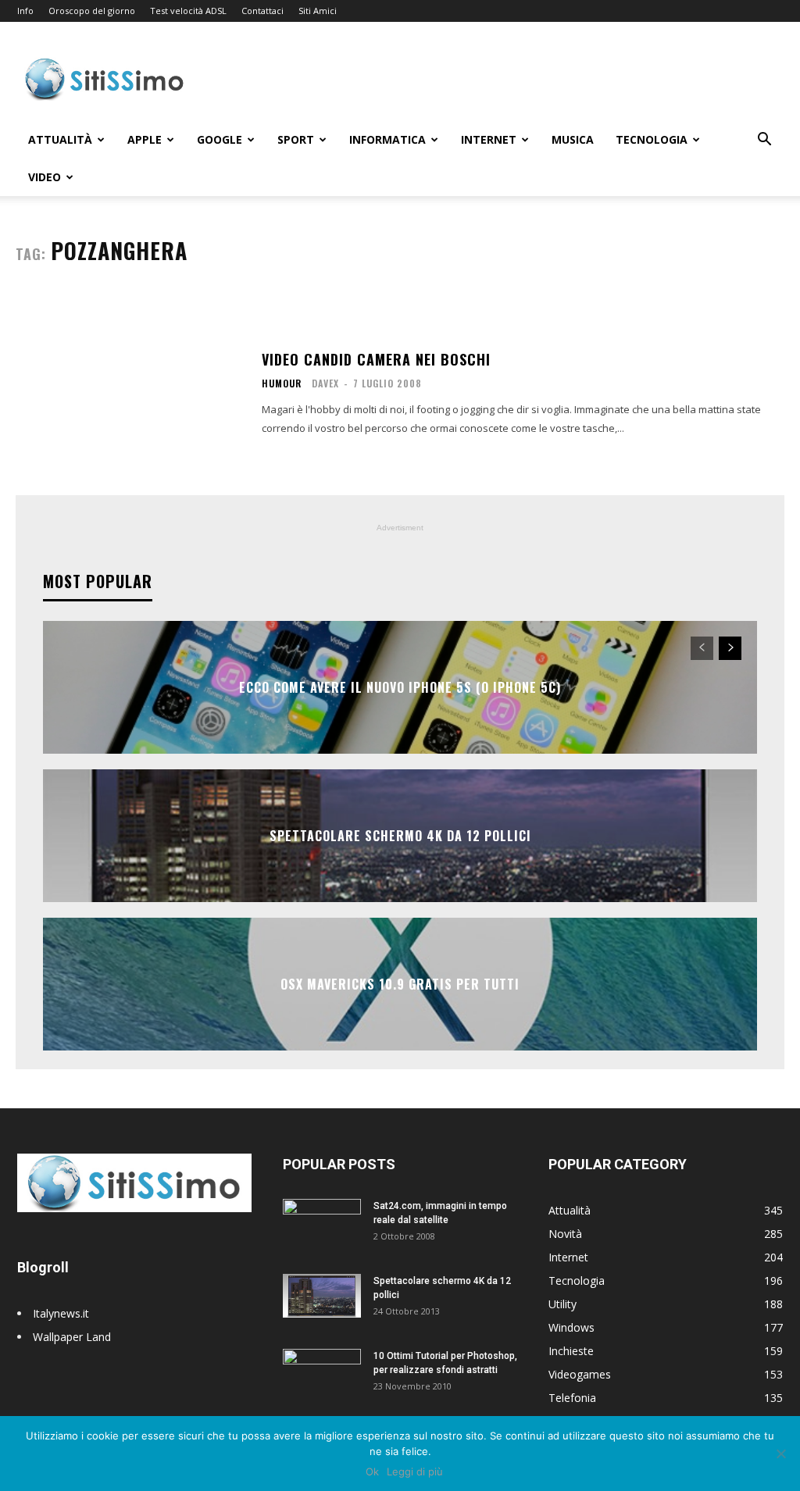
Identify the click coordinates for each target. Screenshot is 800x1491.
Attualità (60, 139)
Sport (295, 139)
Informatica (387, 139)
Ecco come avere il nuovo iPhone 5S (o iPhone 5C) (400, 687)
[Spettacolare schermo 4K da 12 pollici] (322, 1296)
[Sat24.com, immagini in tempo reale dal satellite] (322, 1226)
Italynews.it (61, 1313)
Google (219, 139)
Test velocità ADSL (188, 10)
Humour (282, 383)
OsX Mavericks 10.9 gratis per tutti (400, 984)
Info (25, 10)
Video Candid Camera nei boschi (376, 359)
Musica (573, 139)
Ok (372, 1471)
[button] (764, 141)
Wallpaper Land (72, 1336)
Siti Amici (317, 10)
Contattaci (262, 10)
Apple (144, 139)
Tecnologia (652, 139)
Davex (325, 383)
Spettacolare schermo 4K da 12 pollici (400, 835)
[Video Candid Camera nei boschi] (131, 393)
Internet (488, 139)
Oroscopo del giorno (91, 10)
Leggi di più (415, 1471)
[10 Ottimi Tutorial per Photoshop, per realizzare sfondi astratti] (322, 1376)
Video (44, 176)
